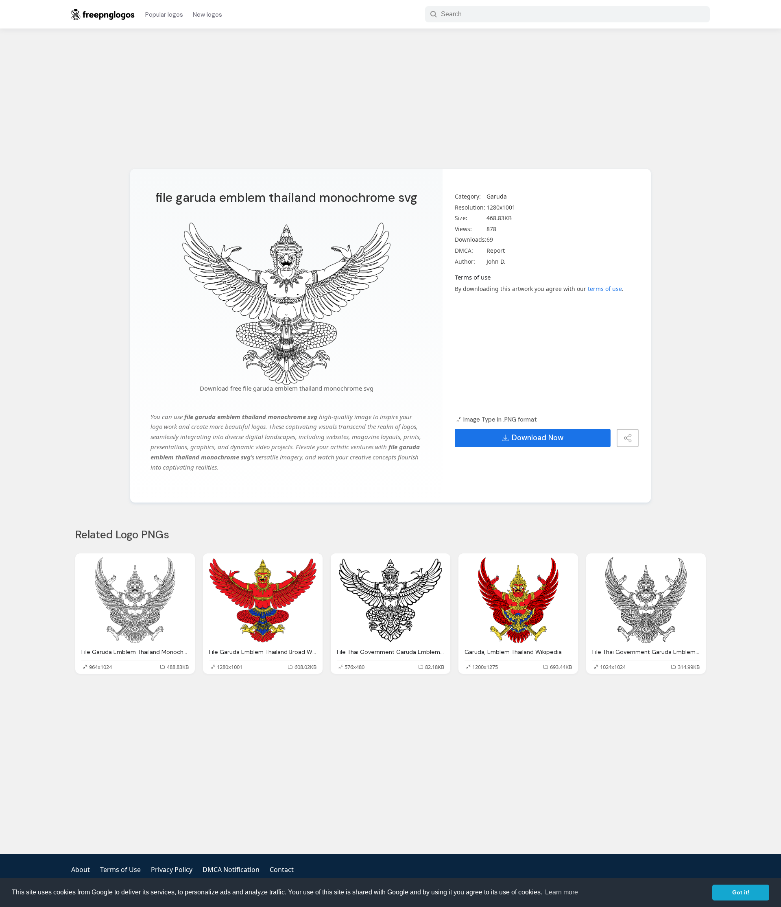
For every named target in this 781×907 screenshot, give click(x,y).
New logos (207, 15)
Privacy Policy (171, 869)
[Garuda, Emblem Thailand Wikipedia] (518, 600)
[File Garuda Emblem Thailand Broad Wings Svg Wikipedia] (262, 600)
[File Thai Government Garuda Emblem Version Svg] (390, 600)
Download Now (537, 438)
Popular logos (164, 15)
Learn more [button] (561, 892)
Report (495, 250)
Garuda (496, 196)
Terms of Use (120, 869)
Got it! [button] (741, 892)
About (80, 869)
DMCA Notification (231, 869)
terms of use (605, 289)
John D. (496, 261)
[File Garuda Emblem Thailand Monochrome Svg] (135, 600)
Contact (282, 869)
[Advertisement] (390, 104)
